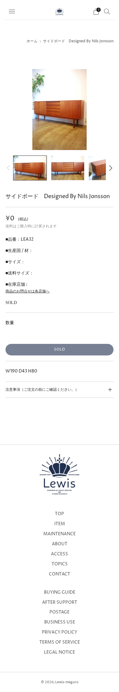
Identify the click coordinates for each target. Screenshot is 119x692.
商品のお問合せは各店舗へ (27, 291)
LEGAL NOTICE (59, 652)
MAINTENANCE (59, 534)
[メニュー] (12, 12)
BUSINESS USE (59, 622)
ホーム (32, 41)
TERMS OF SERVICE (59, 642)
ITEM (59, 524)
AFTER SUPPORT (59, 602)
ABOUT (59, 544)
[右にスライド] (110, 168)
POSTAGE (59, 612)
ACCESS (59, 554)
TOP (59, 514)
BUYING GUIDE (59, 592)
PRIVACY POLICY (59, 632)
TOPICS (60, 564)
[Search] (107, 11)
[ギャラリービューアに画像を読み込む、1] (30, 168)
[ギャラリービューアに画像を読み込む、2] (68, 168)
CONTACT (59, 574)
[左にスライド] (9, 168)
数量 (9, 323)
